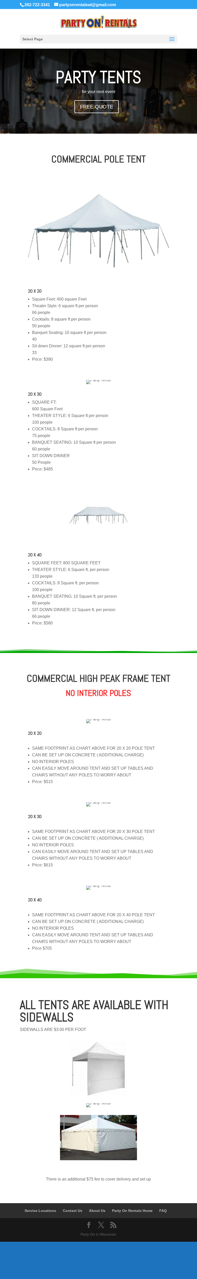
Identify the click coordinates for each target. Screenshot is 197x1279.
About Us (97, 1211)
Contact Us (72, 1211)
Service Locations (40, 1211)
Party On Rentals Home (132, 1211)
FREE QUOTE (96, 107)
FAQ (163, 1211)
